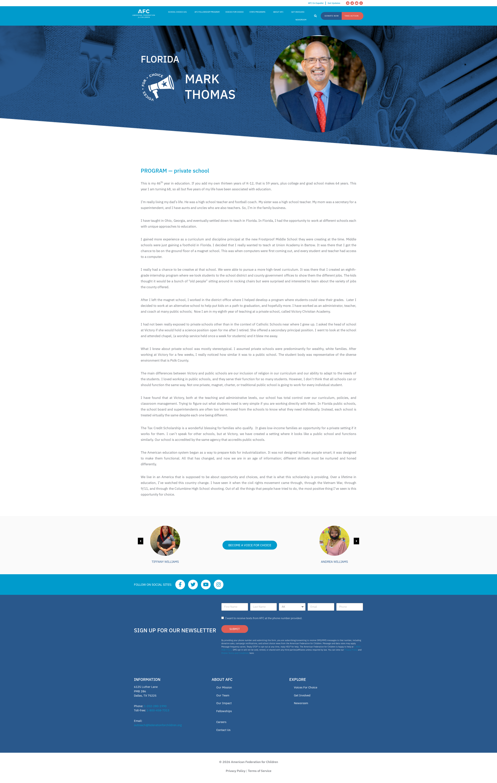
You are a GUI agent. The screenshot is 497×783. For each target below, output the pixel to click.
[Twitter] (352, 3)
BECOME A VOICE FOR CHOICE (249, 545)
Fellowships (224, 711)
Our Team (222, 695)
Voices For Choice (305, 687)
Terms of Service (259, 771)
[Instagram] (361, 3)
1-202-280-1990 (155, 706)
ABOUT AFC (278, 12)
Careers (221, 722)
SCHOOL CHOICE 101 (177, 12)
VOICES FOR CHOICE (234, 12)
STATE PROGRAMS (257, 12)
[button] (315, 16)
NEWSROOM (300, 19)
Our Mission (224, 687)
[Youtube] (356, 3)
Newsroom (301, 703)
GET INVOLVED (297, 12)
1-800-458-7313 (158, 710)
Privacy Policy (350, 649)
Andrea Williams (334, 562)
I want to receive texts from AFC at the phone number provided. (263, 618)
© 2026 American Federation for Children (248, 762)
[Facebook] (347, 3)
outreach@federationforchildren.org (158, 725)
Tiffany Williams (165, 562)
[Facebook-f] (180, 584)
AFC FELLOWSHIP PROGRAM (207, 12)
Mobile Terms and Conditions (235, 653)
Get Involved (302, 695)
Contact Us (223, 730)
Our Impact (224, 703)
